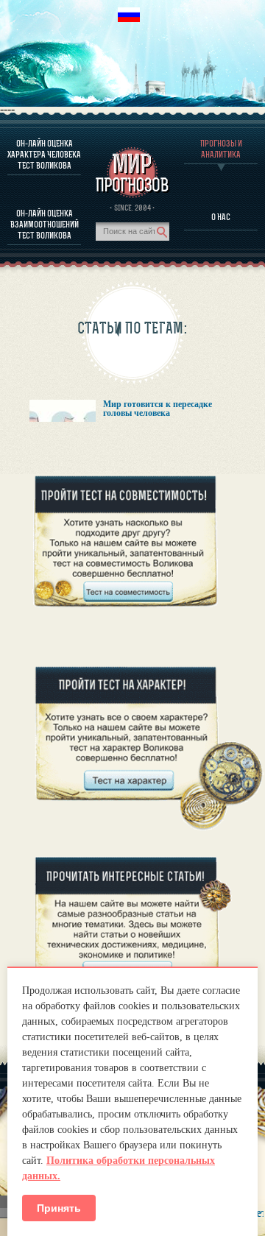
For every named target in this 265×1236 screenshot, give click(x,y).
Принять (59, 1208)
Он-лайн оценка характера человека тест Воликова (44, 154)
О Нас (220, 216)
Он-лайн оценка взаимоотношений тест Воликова (44, 224)
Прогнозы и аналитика (221, 149)
